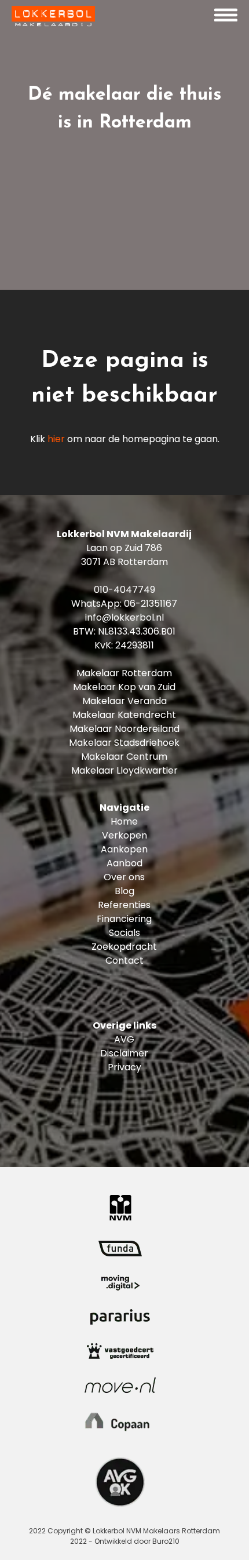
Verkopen (124, 835)
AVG (124, 1039)
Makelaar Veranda (124, 701)
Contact (124, 960)
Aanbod (124, 863)
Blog (124, 891)
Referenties (124, 905)
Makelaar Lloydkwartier (124, 770)
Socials (124, 932)
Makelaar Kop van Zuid (124, 687)
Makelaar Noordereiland (124, 728)
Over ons (124, 877)
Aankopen (124, 849)
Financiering (124, 918)
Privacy (124, 1067)
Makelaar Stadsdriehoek (124, 742)
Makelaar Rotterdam (124, 673)
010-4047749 (124, 589)
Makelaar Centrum (124, 756)
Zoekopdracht (124, 946)
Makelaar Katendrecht (124, 714)
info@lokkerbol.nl (124, 617)
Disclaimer (124, 1053)
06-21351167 (150, 603)
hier (56, 439)
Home (124, 821)
